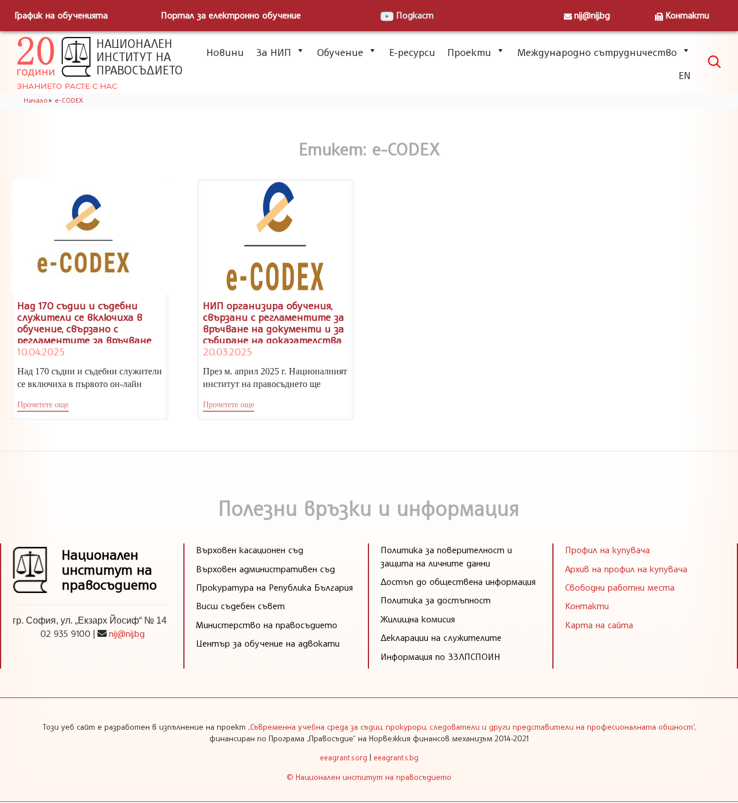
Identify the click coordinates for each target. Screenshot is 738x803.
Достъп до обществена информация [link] (458, 581)
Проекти (469, 52)
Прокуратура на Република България (274, 587)
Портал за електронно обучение (231, 15)
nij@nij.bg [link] (127, 633)
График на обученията (61, 15)
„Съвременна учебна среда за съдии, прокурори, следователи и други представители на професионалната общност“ (471, 726)
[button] (43, 406)
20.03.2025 (227, 351)
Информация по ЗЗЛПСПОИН (440, 656)
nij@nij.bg (592, 15)
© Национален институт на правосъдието (369, 777)
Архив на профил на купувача (626, 569)
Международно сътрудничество (597, 52)
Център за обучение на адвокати (268, 643)
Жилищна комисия (418, 619)
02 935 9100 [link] (65, 633)
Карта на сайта (599, 625)
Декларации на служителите (441, 637)
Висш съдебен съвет (240, 605)
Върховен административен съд (265, 569)
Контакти (687, 15)
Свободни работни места (620, 587)
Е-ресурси (412, 52)
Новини (225, 52)
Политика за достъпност (436, 600)
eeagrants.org (343, 757)
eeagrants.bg (396, 757)
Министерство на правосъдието (266, 625)
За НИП (273, 52)
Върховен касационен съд (249, 550)
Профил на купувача (607, 550)
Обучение (340, 52)
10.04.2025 (41, 351)
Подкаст (415, 15)
